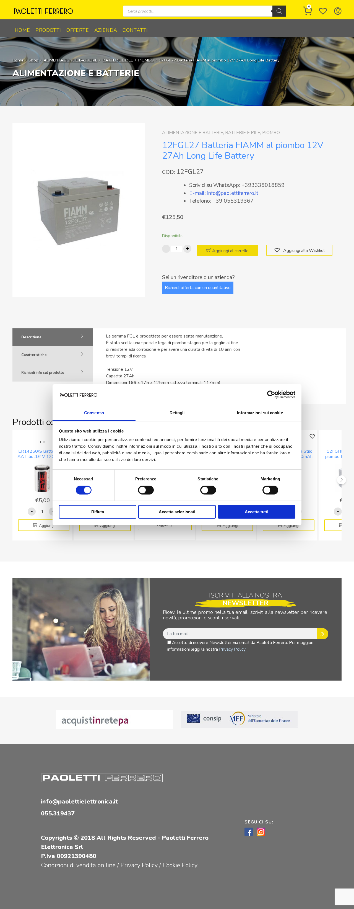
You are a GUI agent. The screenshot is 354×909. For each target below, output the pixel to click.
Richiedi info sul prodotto (42, 372)
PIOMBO (146, 60)
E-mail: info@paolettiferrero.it (223, 193)
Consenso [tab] (94, 412)
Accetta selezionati (177, 511)
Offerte (77, 30)
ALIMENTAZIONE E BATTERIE (70, 60)
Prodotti (48, 30)
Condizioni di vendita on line (78, 865)
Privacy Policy (232, 649)
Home (22, 30)
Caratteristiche (34, 354)
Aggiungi (46, 525)
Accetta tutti (256, 511)
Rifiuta (97, 511)
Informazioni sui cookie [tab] (260, 412)
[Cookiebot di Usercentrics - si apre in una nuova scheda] (271, 394)
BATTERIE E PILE (118, 60)
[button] (278, 250)
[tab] (52, 337)
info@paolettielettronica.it (79, 801)
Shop (33, 60)
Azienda (105, 30)
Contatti (135, 30)
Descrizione (31, 337)
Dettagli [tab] (177, 412)
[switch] (146, 490)
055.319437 (58, 813)
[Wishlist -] (323, 11)
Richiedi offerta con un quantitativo (198, 288)
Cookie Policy (180, 865)
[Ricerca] (279, 11)
